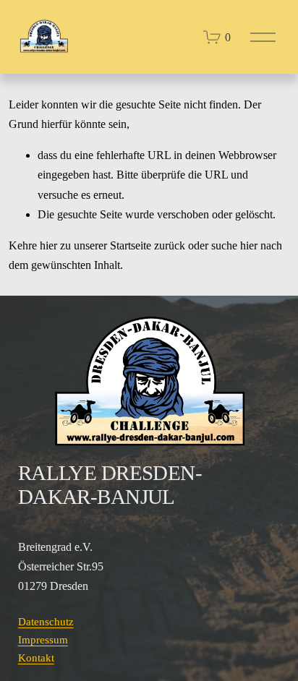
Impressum (43, 640)
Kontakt (36, 658)
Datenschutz (46, 622)
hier (48, 245)
